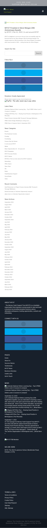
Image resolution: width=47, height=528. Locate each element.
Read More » (38, 407)
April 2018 (7, 262)
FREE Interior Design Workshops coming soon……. (18, 120)
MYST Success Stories (11, 153)
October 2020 (8, 244)
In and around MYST (31, 32)
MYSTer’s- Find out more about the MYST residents (18, 158)
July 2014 (7, 282)
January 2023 (8, 212)
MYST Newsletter (9, 151)
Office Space (8, 163)
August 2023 (8, 204)
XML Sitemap (9, 508)
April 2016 (7, 264)
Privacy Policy (9, 497)
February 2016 (8, 267)
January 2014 (8, 289)
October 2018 (8, 259)
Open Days (8, 166)
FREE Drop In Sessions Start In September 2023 (18, 123)
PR (5, 168)
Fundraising (8, 138)
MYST (9, 32)
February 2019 (8, 257)
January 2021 (8, 239)
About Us (7, 360)
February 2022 (8, 229)
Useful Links (8, 373)
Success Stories (10, 363)
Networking (7, 161)
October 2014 (8, 277)
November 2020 (9, 242)
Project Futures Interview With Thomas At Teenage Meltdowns (21, 118)
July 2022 (7, 222)
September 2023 (9, 202)
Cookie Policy (9, 500)
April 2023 (7, 207)
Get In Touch (8, 376)
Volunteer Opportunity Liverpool (24, 191)
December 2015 (9, 269)
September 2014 (9, 279)
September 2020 (9, 247)
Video (6, 178)
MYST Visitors (8, 156)
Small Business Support (11, 173)
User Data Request (11, 503)
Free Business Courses (11, 133)
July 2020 (7, 252)
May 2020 (7, 254)
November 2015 (9, 272)
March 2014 (8, 284)
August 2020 (8, 249)
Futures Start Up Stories (11, 141)
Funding (7, 136)
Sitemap (7, 505)
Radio (6, 171)
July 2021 (7, 234)
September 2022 (9, 219)
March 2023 (8, 209)
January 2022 (8, 232)
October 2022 (8, 217)
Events (6, 131)
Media (6, 146)
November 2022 (9, 214)
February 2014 (8, 287)
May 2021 (7, 237)
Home (6, 358)
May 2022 (7, 224)
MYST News (8, 368)
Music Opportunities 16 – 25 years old (15, 148)
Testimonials (8, 366)
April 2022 (7, 227)
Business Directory (10, 371)
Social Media (8, 176)
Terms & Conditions (11, 495)
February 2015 (8, 274)
